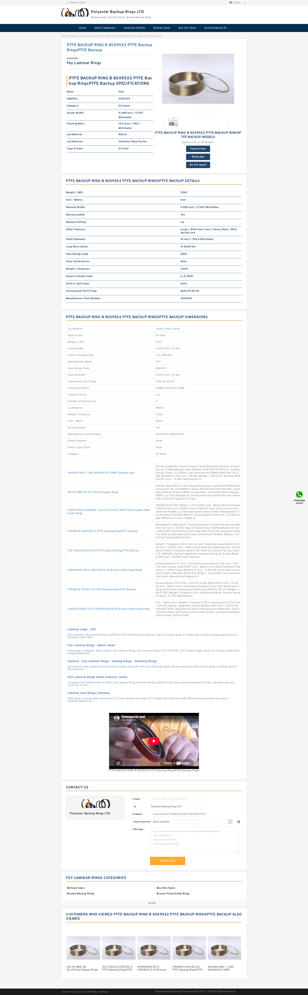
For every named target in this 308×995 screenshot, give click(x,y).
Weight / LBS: (74, 192)
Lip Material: (75, 134)
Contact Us (80, 991)
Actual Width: (75, 113)
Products (74, 36)
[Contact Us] (300, 497)
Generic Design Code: (79, 276)
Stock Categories (105, 28)
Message (137, 829)
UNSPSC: (72, 98)
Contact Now (198, 148)
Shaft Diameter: (76, 239)
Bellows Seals (161, 28)
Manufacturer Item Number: (83, 298)
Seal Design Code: (77, 254)
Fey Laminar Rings (89, 36)
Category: (73, 106)
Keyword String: (76, 222)
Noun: (70, 91)
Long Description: (77, 246)
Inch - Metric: (74, 200)
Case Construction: (78, 261)
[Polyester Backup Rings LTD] (74, 12)
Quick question (142, 821)
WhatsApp (198, 156)
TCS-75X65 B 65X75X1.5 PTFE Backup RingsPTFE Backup (103, 550)
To (135, 806)
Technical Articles (134, 28)
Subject (137, 814)
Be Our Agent (198, 165)
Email (136, 799)
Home (82, 28)
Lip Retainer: (75, 141)
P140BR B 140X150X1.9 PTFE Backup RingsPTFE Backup (102, 531)
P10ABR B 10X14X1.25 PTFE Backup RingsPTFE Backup (102, 589)
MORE (152, 903)
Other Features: (76, 229)
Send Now (167, 861)
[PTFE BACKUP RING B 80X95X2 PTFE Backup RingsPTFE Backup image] (198, 78)
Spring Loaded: (75, 214)
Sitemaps (103, 991)
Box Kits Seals (187, 28)
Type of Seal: (75, 148)
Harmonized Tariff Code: (81, 291)
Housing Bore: (76, 123)
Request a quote (78, 2)
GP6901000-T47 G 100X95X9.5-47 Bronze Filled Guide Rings (105, 570)
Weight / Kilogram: (78, 269)
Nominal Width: (75, 207)
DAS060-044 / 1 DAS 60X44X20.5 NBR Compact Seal (101, 473)
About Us (67, 991)
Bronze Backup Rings (217, 28)
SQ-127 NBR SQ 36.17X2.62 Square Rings (93, 492)
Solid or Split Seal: (78, 283)
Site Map (92, 991)
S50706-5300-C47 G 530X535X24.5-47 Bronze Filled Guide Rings (109, 609)
